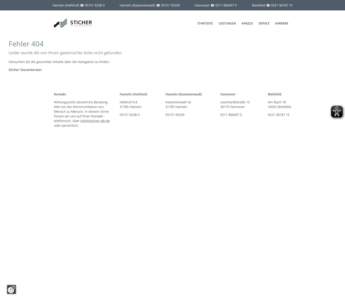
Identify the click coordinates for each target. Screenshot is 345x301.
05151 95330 (170, 5)
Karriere (281, 23)
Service (264, 23)
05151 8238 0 (95, 5)
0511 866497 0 (226, 5)
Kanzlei (247, 23)
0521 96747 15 (282, 5)
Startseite (205, 23)
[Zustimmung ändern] (11, 289)
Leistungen (227, 23)
